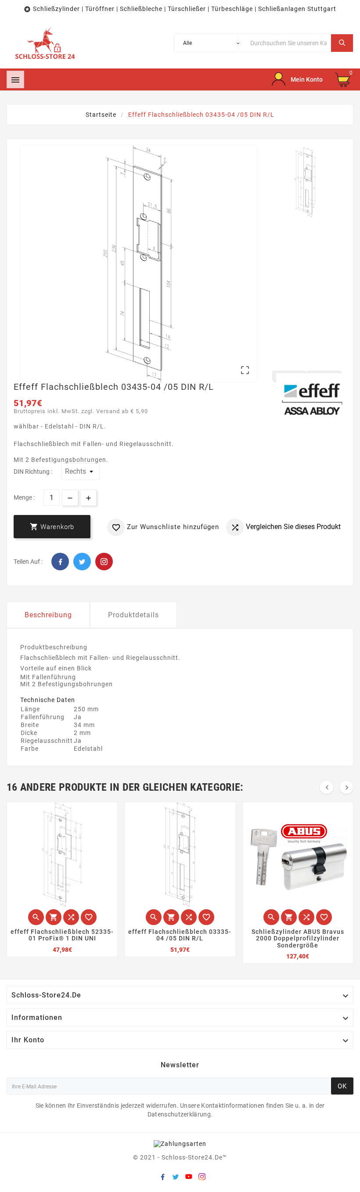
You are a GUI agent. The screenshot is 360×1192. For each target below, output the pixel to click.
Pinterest (104, 561)
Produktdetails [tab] (133, 615)
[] (342, 43)
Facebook (60, 561)
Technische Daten (47, 699)
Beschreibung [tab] (48, 615)
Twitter (82, 561)
